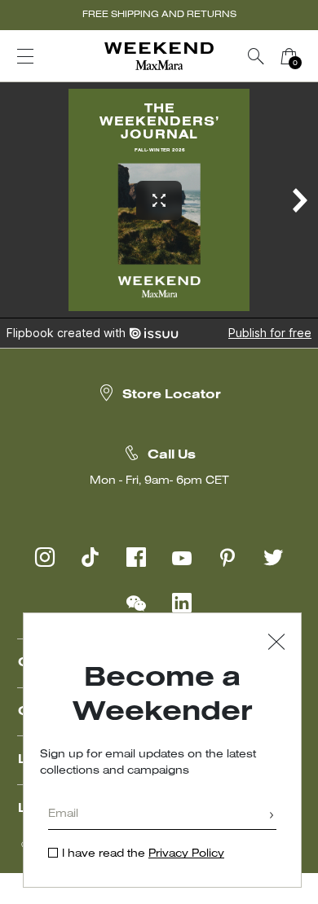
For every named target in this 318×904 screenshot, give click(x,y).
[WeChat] (136, 602)
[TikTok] (90, 557)
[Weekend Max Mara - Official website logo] (159, 56)
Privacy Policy (186, 853)
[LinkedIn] (182, 602)
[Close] (276, 644)
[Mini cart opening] (311, 56)
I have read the (143, 853)
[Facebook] (136, 557)
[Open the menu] (25, 56)
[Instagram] (45, 557)
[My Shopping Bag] (288, 56)
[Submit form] (271, 816)
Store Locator (171, 395)
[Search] (256, 56)
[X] (273, 557)
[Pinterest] (227, 557)
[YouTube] (182, 557)
